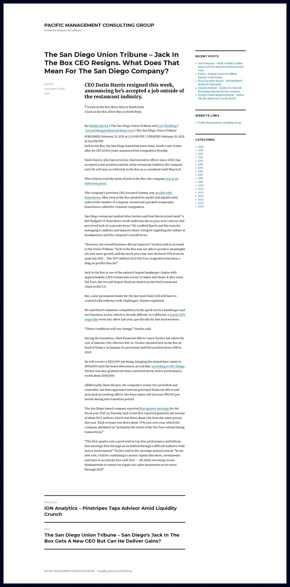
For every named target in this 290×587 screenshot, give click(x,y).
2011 (200, 153)
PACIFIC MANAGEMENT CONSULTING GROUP (99, 25)
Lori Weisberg (167, 125)
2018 (200, 178)
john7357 (49, 84)
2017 (200, 175)
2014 (200, 164)
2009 (201, 146)
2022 (201, 192)
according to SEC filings (168, 366)
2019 (200, 182)
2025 (46, 93)
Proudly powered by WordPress (115, 571)
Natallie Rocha (98, 125)
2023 (201, 196)
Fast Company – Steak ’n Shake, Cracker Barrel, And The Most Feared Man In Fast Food (220, 67)
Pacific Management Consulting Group (219, 122)
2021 (200, 189)
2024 (201, 199)
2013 (200, 160)
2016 (200, 171)
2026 (201, 206)
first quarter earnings (154, 408)
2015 (200, 167)
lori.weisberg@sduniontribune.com (109, 130)
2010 (200, 150)
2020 (201, 185)
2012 (200, 157)
